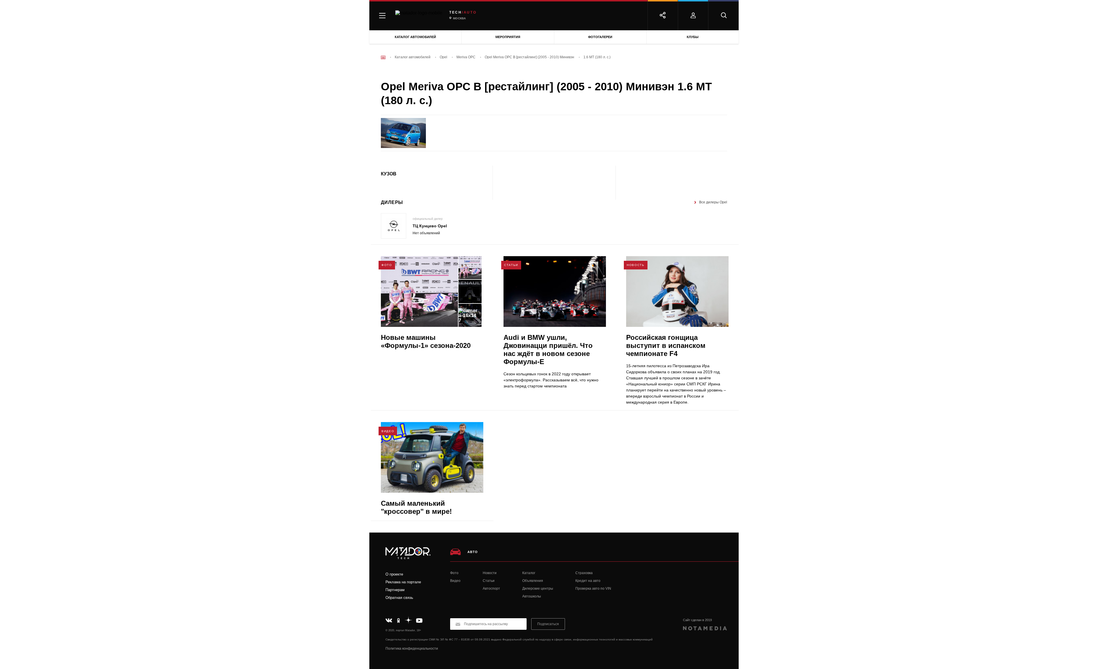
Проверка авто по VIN (593, 588)
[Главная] (383, 57)
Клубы (693, 37)
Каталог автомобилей (415, 37)
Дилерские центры (537, 588)
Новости (490, 573)
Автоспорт (491, 588)
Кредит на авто (587, 580)
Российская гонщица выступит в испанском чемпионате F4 (665, 345)
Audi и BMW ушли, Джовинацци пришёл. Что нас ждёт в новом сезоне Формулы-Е (548, 349)
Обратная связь (399, 597)
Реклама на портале (403, 582)
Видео (455, 580)
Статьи (489, 580)
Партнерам (395, 590)
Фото (454, 573)
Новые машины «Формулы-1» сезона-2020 (426, 341)
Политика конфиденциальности (411, 648)
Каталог (528, 573)
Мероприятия (507, 37)
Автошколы (531, 596)
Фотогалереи (600, 37)
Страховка (584, 573)
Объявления (532, 580)
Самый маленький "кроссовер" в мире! (416, 507)
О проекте (394, 574)
